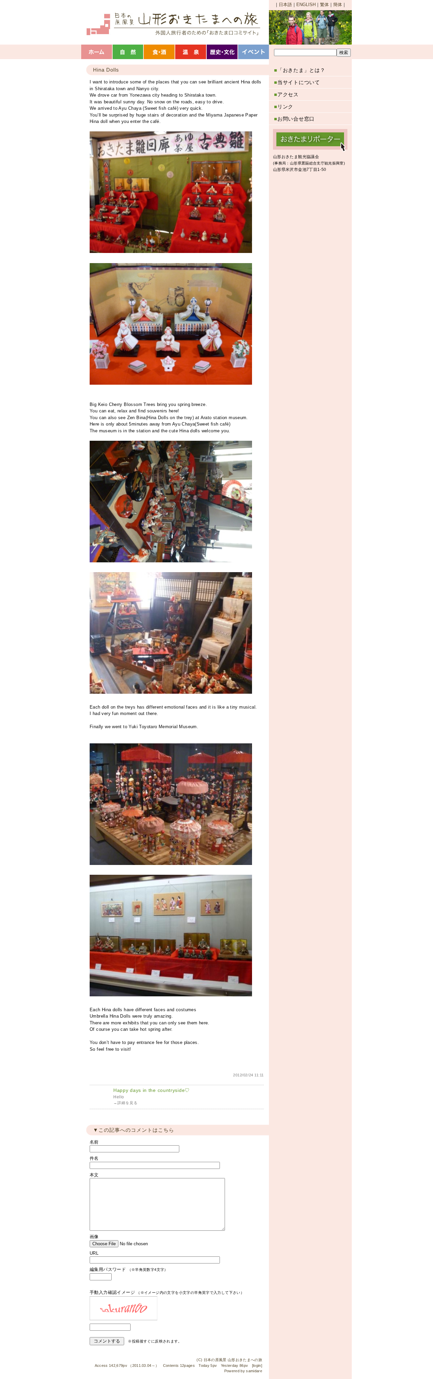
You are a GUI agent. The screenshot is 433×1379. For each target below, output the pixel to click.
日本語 (285, 4)
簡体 (337, 4)
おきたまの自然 (128, 52)
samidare (254, 1371)
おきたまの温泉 (191, 52)
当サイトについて (297, 82)
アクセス (286, 94)
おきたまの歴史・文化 (222, 52)
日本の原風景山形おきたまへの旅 (172, 23)
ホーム (97, 52)
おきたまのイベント (254, 52)
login (257, 1365)
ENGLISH (306, 4)
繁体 (324, 4)
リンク (283, 106)
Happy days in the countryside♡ (151, 1090)
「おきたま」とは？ (299, 70)
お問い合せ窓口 (294, 119)
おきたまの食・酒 (160, 52)
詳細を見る (127, 1103)
